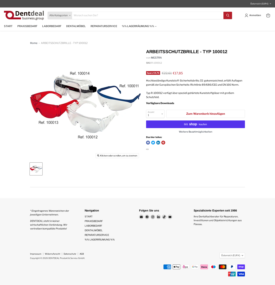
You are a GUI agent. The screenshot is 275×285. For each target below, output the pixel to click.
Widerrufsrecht (52, 254)
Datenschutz (70, 254)
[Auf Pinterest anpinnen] (163, 142)
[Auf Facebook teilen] (148, 142)
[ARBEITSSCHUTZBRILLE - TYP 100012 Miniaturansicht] (36, 169)
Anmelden (255, 15)
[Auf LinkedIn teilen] (158, 142)
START (8, 26)
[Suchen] (227, 15)
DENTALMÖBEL (76, 26)
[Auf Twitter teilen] (153, 142)
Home (33, 43)
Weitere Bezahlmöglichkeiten (195, 131)
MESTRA (156, 57)
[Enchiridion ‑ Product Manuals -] (147, 149)
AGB (82, 254)
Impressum (35, 254)
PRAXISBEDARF (27, 26)
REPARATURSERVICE (104, 26)
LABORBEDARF (51, 26)
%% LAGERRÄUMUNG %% (138, 26)
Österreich (259, 3)
